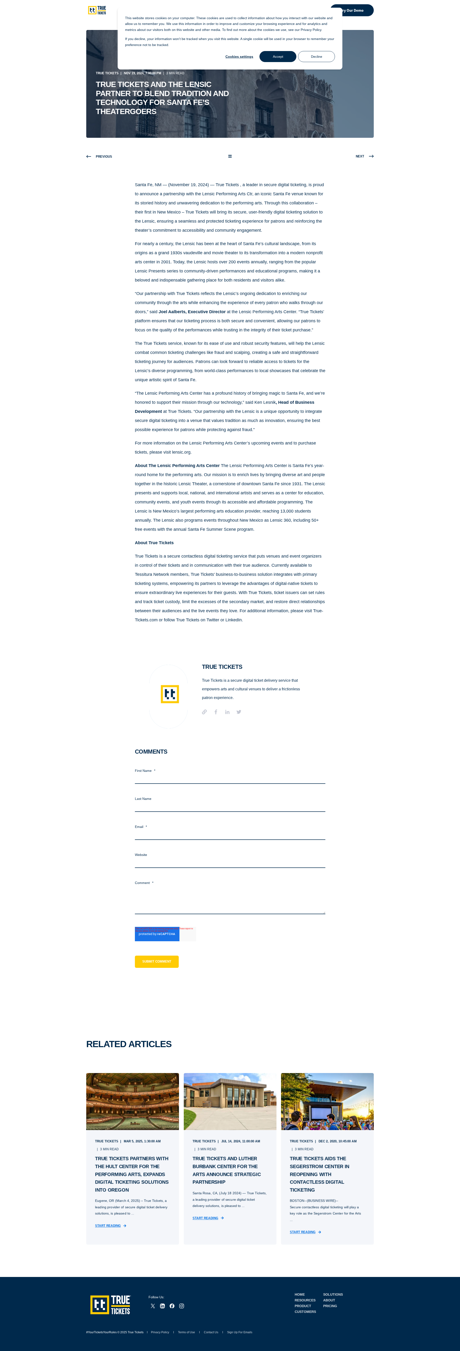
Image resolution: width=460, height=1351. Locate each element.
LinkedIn (233, 620)
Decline (316, 56)
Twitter (213, 620)
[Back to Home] (97, 10)
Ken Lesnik (265, 402)
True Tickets (107, 73)
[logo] (110, 1304)
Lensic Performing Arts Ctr (227, 193)
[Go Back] (230, 157)
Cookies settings (239, 56)
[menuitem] (300, 1294)
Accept (278, 56)
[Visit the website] (206, 712)
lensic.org (181, 452)
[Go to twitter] (237, 712)
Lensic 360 (280, 520)
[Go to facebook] (216, 712)
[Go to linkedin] (227, 712)
